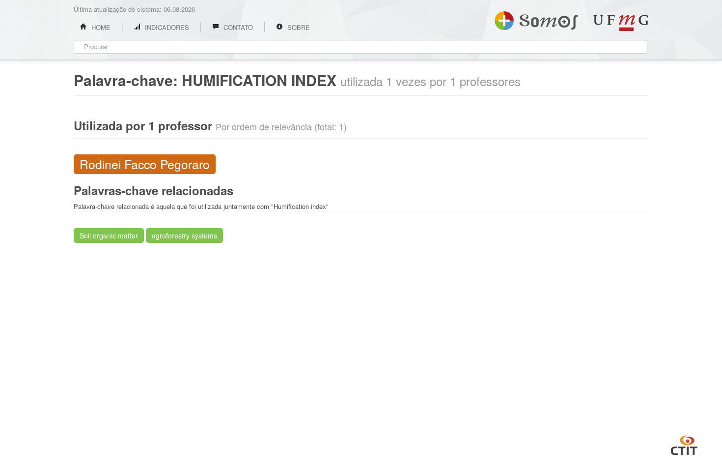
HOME (100, 27)
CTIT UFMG (684, 444)
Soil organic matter (109, 235)
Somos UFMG (536, 18)
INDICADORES (166, 27)
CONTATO (237, 27)
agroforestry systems (184, 235)
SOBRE (297, 27)
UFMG (620, 23)
